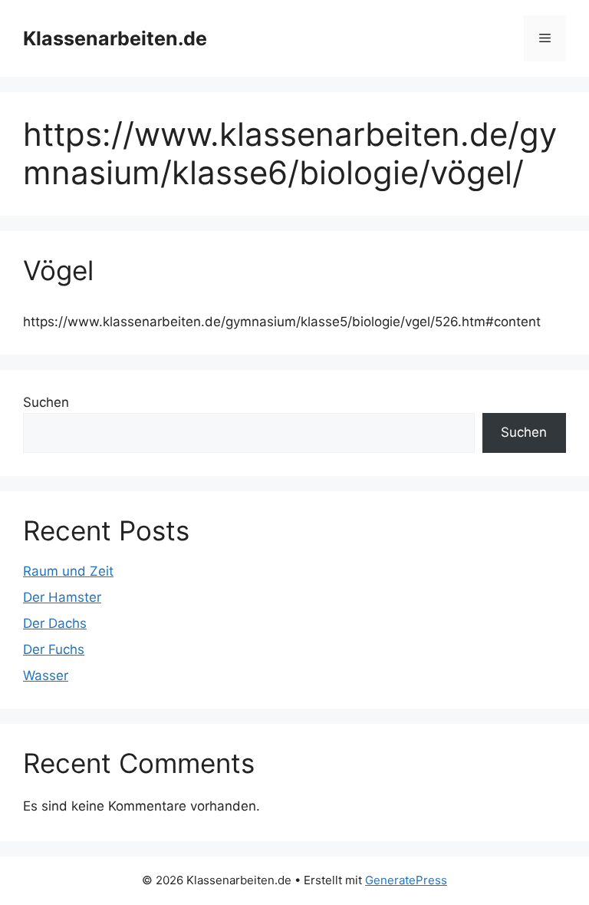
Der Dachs (55, 623)
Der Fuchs (53, 649)
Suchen (46, 402)
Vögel (58, 270)
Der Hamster (62, 597)
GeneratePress (406, 880)
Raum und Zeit (68, 571)
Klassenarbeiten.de (115, 38)
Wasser (45, 675)
